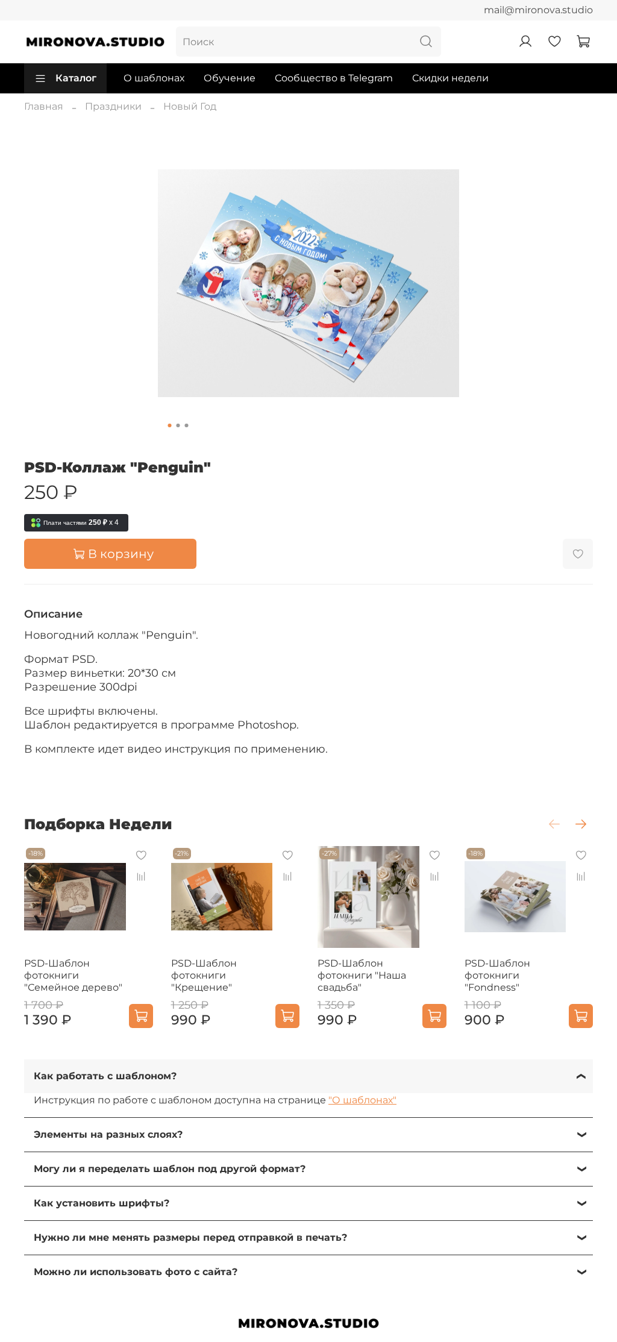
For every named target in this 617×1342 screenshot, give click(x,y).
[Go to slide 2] (178, 425)
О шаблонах (154, 78)
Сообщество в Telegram (334, 78)
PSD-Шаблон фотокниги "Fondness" (497, 975)
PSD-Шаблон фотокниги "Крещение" (204, 975)
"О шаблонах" (362, 1100)
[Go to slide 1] (170, 425)
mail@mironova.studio (538, 10)
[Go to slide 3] (187, 425)
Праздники (113, 106)
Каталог (75, 78)
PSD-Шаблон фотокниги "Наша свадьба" (362, 975)
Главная (43, 106)
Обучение (229, 78)
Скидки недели (450, 78)
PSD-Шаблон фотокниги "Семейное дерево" (73, 975)
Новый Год (189, 106)
